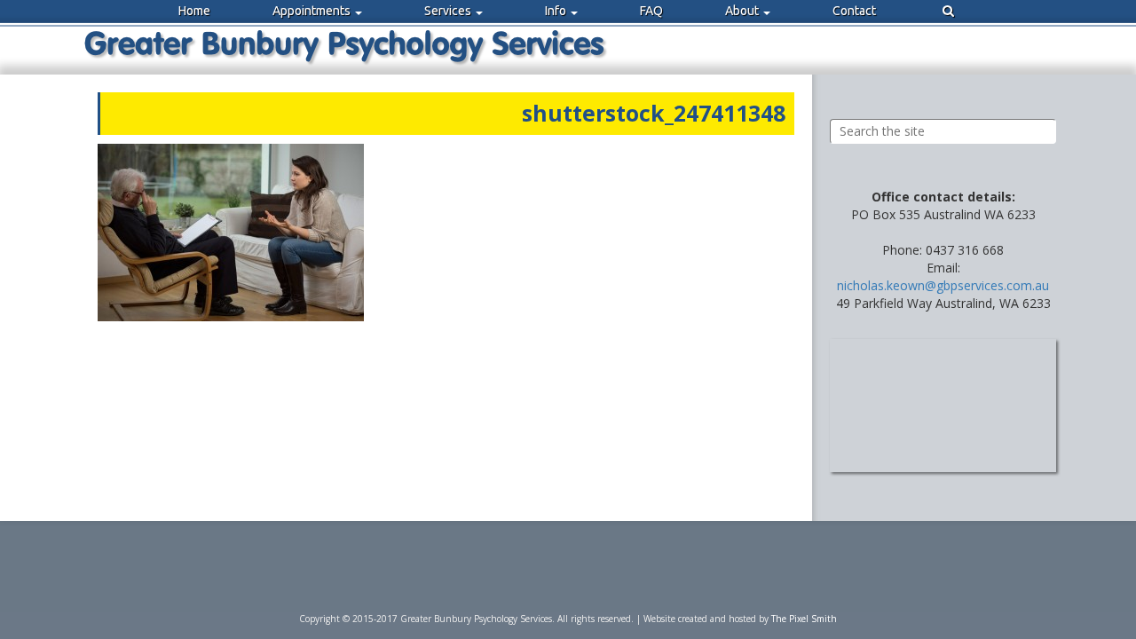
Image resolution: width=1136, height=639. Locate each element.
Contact (854, 11)
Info (557, 11)
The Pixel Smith (804, 618)
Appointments (312, 11)
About (743, 11)
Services (449, 11)
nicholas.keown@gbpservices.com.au (943, 285)
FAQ (651, 11)
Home (194, 11)
